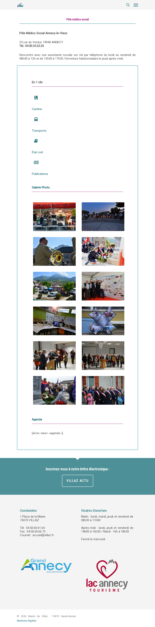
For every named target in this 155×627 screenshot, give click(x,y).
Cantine (37, 109)
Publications (40, 174)
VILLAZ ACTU (78, 481)
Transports (39, 130)
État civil (37, 152)
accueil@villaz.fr (43, 535)
